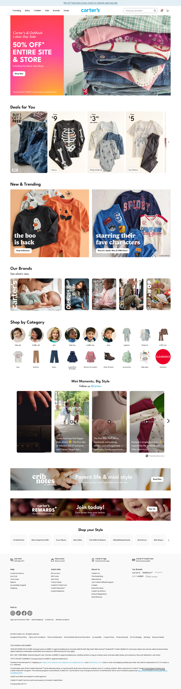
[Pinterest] (29, 613)
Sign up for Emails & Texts (20, 620)
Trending (16, 10)
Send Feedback (37, 620)
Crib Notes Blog (97, 576)
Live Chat (13, 576)
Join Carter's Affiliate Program (102, 582)
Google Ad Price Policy (18, 637)
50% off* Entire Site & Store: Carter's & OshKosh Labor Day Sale (90, 3)
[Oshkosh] (148, 573)
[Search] (155, 11)
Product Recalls (122, 637)
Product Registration (99, 594)
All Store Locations (62, 620)
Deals (66, 10)
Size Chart (55, 579)
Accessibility (97, 637)
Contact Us (49, 620)
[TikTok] (18, 613)
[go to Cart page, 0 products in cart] (168, 11)
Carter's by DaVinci (98, 591)
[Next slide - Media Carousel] (168, 420)
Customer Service (17, 573)
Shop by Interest (158, 637)
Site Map (147, 637)
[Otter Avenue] (151, 576)
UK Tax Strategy (136, 637)
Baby (27, 10)
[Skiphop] (137, 576)
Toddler (37, 10)
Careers (94, 585)
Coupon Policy (109, 637)
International (96, 579)
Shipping (13, 588)
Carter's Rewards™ (58, 588)
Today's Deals (56, 582)
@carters (96, 386)
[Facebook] (24, 613)
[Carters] (136, 573)
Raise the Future (97, 588)
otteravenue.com (95, 662)
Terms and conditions (37, 637)
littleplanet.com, (79, 662)
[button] (168, 142)
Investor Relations (57, 591)
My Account (55, 573)
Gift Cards (55, 576)
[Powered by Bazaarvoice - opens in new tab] (155, 456)
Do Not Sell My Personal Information (77, 637)
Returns (13, 582)
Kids (47, 10)
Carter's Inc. (95, 573)
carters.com (46, 662)
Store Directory (96, 597)
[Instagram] (12, 613)
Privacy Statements (55, 637)
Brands (56, 10)
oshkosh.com (56, 662)
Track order (14, 579)
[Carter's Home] (90, 10)
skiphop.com (67, 662)
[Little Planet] (159, 573)
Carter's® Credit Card (59, 585)
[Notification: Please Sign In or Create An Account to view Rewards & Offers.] (162, 11)
